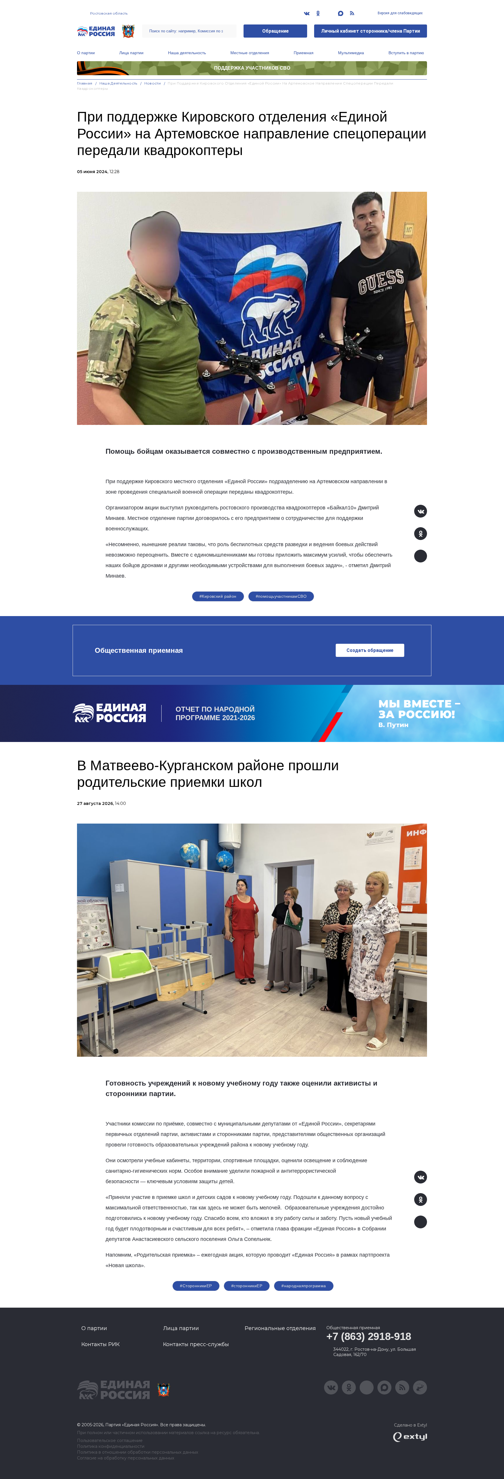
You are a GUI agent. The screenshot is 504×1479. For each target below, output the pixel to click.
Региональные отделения (280, 1328)
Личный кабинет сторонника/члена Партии (370, 31)
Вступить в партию (406, 52)
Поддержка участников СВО (252, 68)
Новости (152, 83)
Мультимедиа (351, 52)
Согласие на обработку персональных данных (125, 1458)
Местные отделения (249, 52)
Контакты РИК (100, 1344)
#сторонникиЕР (246, 1285)
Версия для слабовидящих (400, 13)
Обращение (275, 31)
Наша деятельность (187, 52)
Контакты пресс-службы (196, 1344)
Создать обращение (369, 650)
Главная (84, 83)
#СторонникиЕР (196, 1285)
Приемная (304, 52)
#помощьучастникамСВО (281, 596)
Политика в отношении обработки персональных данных (137, 1452)
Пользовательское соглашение (110, 1440)
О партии (86, 52)
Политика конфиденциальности (110, 1446)
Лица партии (131, 52)
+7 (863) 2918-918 (368, 1336)
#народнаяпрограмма (303, 1285)
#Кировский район (218, 596)
